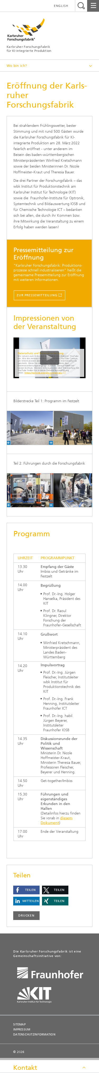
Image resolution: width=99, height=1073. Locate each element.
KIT (38, 995)
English (61, 6)
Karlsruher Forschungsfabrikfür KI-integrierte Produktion (29, 49)
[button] (26, 890)
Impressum (21, 1029)
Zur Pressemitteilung (37, 295)
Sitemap (19, 1024)
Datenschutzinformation (34, 1034)
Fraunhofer (51, 973)
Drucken (26, 915)
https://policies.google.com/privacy (44, 373)
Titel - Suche (81, 5)
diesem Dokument (56, 820)
